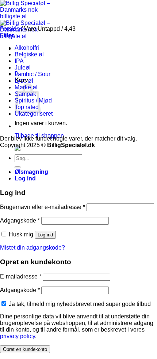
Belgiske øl (29, 54)
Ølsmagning (31, 172)
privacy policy (17, 336)
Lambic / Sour (32, 74)
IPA (19, 61)
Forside (10, 29)
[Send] (17, 167)
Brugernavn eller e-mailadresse (42, 207)
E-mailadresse (20, 276)
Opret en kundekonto (25, 349)
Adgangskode (20, 220)
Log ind (45, 235)
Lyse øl (24, 81)
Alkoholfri (27, 48)
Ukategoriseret (34, 114)
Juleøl (23, 67)
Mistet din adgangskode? (32, 247)
